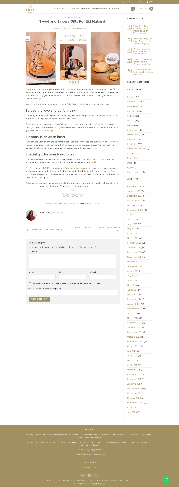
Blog (141, 2)
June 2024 (132, 280)
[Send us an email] (152, 2)
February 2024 (134, 299)
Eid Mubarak (69, 89)
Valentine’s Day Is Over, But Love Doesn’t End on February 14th (141, 29)
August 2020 (133, 407)
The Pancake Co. (81, 480)
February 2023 (134, 323)
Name (32, 272)
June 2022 (132, 356)
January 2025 (133, 247)
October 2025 (134, 205)
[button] (143, 8)
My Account (114, 8)
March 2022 (133, 370)
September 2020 (135, 403)
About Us (100, 2)
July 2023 (132, 313)
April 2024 (132, 290)
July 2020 (132, 412)
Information (132, 130)
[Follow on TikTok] (150, 2)
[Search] (133, 9)
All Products (60, 8)
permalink (95, 203)
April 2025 (132, 233)
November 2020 (135, 393)
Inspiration (76, 17)
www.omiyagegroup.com (96, 454)
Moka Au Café (108, 171)
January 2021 (133, 384)
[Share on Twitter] (68, 195)
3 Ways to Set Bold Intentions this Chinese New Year (142, 61)
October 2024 (134, 262)
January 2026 (133, 191)
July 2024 (132, 276)
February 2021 (134, 379)
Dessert (130, 120)
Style (129, 167)
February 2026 (134, 186)
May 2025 (132, 229)
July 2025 (132, 219)
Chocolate (132, 111)
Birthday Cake (134, 102)
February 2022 (134, 374)
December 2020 (135, 389)
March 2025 (133, 238)
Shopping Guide (99, 8)
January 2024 (133, 304)
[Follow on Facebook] (145, 2)
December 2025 (135, 196)
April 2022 (132, 365)
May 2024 (132, 285)
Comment (34, 251)
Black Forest (133, 106)
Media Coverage (116, 480)
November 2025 (135, 200)
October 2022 (134, 337)
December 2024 (135, 252)
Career (128, 480)
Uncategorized (134, 172)
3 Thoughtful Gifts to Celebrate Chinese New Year (143, 72)
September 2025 (135, 210)
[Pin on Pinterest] (77, 195)
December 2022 (135, 332)
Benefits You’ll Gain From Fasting (45, 230)
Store (129, 163)
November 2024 (135, 257)
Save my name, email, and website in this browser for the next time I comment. (67, 283)
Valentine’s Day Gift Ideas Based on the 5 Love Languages (142, 41)
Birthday (131, 97)
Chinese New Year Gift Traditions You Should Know (142, 51)
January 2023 (133, 327)
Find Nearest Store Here (89, 467)
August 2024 (133, 271)
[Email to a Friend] (73, 195)
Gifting (67, 17)
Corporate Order (98, 480)
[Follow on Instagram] (147, 2)
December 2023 (135, 309)
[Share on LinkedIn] (82, 195)
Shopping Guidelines (128, 2)
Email (62, 272)
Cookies (131, 116)
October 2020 (134, 398)
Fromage (75, 8)
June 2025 (132, 224)
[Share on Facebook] (64, 195)
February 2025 (134, 243)
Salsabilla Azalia (83, 28)
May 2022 (132, 360)
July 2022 (132, 351)
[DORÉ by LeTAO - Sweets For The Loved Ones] (38, 8)
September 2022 (135, 341)
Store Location (112, 2)
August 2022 (133, 346)
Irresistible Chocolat (136, 149)
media (130, 153)
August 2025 (133, 215)
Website (93, 272)
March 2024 (133, 294)
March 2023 (133, 318)
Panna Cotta (133, 158)
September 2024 (135, 266)
